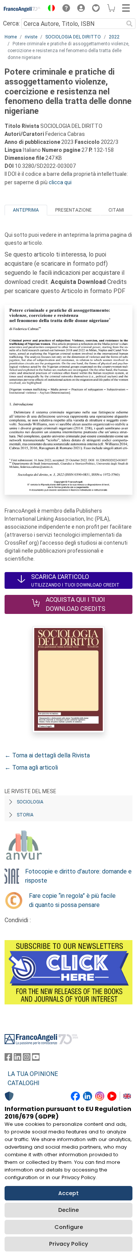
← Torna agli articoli (31, 767)
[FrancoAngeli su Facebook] (8, 1058)
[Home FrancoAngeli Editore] (22, 9)
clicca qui (60, 182)
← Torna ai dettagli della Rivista (47, 755)
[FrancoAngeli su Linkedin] (17, 1058)
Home (11, 37)
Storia (25, 815)
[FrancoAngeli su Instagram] (26, 1058)
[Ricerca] (129, 23)
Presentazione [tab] (73, 210)
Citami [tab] (116, 210)
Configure (68, 1227)
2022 (114, 37)
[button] (49, 9)
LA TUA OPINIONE (33, 1073)
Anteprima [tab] (26, 210)
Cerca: (11, 23)
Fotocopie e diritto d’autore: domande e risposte (78, 876)
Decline (68, 1210)
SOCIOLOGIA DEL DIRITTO (73, 37)
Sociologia (30, 802)
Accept (68, 1193)
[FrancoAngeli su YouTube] (36, 1058)
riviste (31, 37)
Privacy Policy (68, 1244)
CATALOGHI (24, 1083)
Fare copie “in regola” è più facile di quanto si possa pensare (72, 900)
